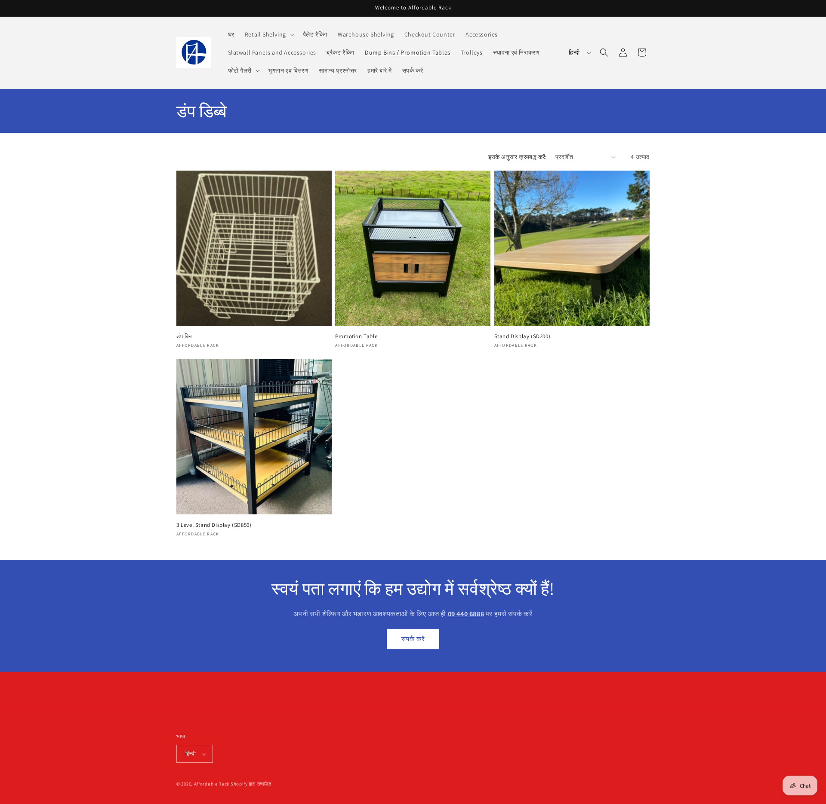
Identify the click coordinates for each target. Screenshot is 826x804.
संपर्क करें (413, 639)
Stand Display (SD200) (522, 336)
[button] (269, 34)
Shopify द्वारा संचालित (251, 784)
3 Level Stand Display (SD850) (213, 525)
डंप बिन (184, 336)
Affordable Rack (212, 784)
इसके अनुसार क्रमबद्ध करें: (517, 157)
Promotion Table (356, 336)
